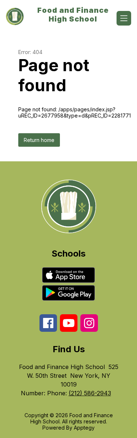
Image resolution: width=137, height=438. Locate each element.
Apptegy (84, 427)
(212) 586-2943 (90, 393)
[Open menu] (124, 18)
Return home (39, 140)
